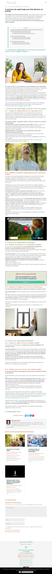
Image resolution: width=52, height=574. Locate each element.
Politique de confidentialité (27, 572)
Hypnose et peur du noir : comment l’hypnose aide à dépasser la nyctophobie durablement (13, 481)
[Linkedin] (31, 416)
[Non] (50, 570)
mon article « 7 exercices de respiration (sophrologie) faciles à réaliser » (23, 140)
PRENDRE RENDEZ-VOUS (13, 411)
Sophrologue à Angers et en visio (14, 17)
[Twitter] (28, 416)
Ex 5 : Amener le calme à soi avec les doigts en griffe (20, 42)
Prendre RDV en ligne (27, 556)
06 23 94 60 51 (27, 560)
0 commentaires (25, 6)
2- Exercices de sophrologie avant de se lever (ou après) (20, 31)
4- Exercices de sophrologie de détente (17, 41)
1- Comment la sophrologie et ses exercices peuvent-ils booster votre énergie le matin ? (26, 29)
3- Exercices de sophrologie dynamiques (17, 36)
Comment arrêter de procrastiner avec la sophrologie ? (33, 450)
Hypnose (14, 487)
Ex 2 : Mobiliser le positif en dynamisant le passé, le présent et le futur (23, 33)
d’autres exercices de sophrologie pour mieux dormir (23, 397)
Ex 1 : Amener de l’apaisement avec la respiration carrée (21, 32)
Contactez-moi (27, 564)
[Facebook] (26, 416)
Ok (19, 572)
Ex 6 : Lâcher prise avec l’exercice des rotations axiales (21, 43)
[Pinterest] (33, 416)
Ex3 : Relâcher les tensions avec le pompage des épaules (21, 37)
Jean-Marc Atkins (11, 452)
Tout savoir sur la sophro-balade (13, 449)
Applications (9, 453)
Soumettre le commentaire (12, 531)
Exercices (14, 6)
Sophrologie (18, 6)
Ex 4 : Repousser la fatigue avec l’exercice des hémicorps (21, 38)
